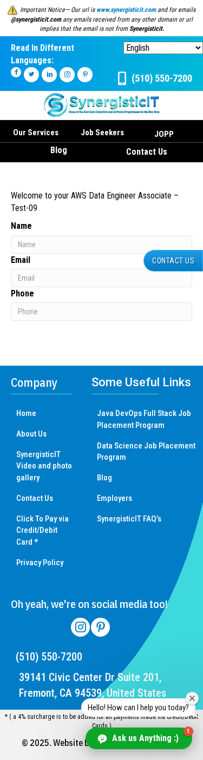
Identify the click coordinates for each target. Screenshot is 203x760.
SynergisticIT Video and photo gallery (44, 466)
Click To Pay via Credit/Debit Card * (42, 530)
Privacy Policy (39, 562)
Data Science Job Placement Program (146, 451)
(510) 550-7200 (49, 656)
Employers (114, 498)
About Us (31, 434)
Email (20, 260)
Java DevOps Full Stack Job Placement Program (144, 419)
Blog (58, 150)
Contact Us (146, 152)
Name (21, 226)
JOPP (164, 134)
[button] (173, 261)
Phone (22, 293)
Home (26, 413)
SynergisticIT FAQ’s (129, 519)
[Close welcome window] (192, 698)
